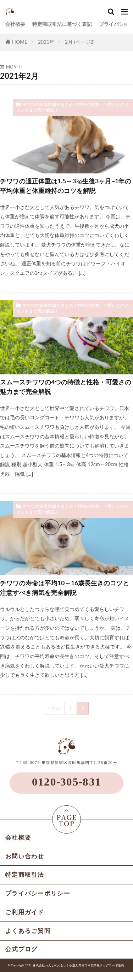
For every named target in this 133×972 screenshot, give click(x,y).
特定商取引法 (24, 874)
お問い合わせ (24, 856)
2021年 (46, 42)
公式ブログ (21, 949)
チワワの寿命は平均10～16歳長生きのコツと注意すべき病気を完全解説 (64, 588)
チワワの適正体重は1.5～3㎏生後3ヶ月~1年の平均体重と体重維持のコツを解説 (65, 186)
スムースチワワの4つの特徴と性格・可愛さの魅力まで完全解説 (65, 387)
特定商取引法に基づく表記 (62, 24)
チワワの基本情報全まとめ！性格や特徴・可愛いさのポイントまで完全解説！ (72, 107)
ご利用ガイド (24, 911)
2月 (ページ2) (80, 42)
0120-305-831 (66, 782)
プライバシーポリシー (37, 893)
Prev (56, 708)
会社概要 (15, 24)
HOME (19, 42)
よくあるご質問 (28, 930)
